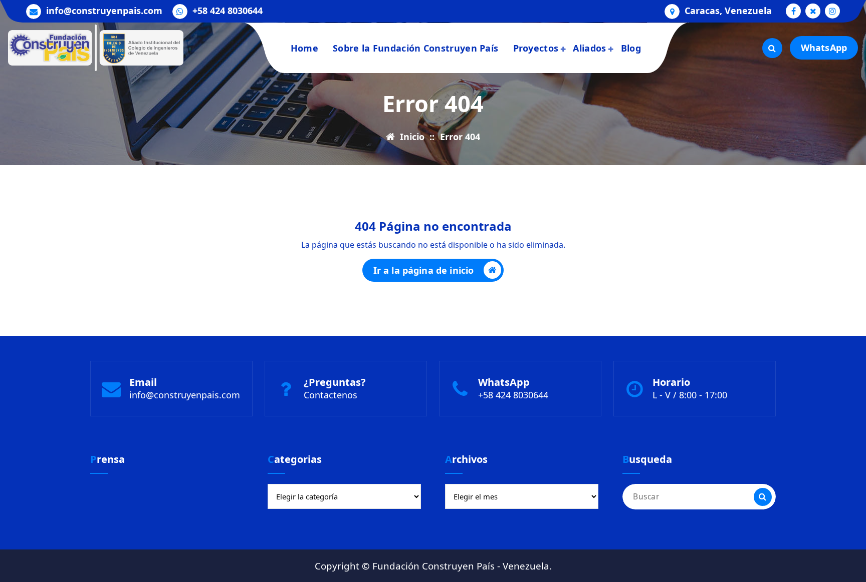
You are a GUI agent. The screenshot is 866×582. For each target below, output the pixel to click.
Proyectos (536, 48)
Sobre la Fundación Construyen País (415, 48)
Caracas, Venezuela (728, 11)
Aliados (589, 48)
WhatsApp (824, 48)
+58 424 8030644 (227, 11)
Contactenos (330, 395)
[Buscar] (763, 497)
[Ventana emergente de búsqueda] (772, 48)
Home (304, 48)
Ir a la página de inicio (423, 270)
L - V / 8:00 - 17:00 (690, 395)
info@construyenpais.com (104, 11)
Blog (631, 48)
